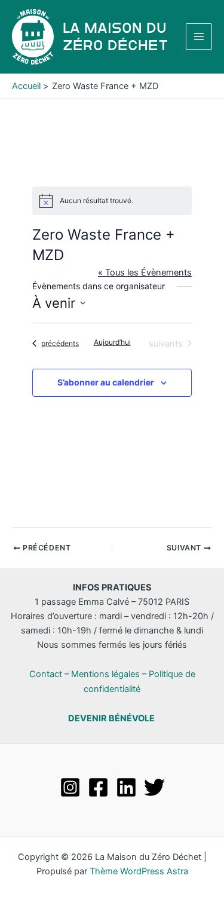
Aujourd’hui (112, 342)
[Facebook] (98, 787)
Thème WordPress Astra (139, 871)
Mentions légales (105, 674)
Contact (45, 674)
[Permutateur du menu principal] (199, 36)
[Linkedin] (126, 787)
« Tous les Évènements (145, 272)
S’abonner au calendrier (105, 382)
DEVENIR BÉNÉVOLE (111, 718)
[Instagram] (70, 787)
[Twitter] (154, 787)
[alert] (112, 200)
